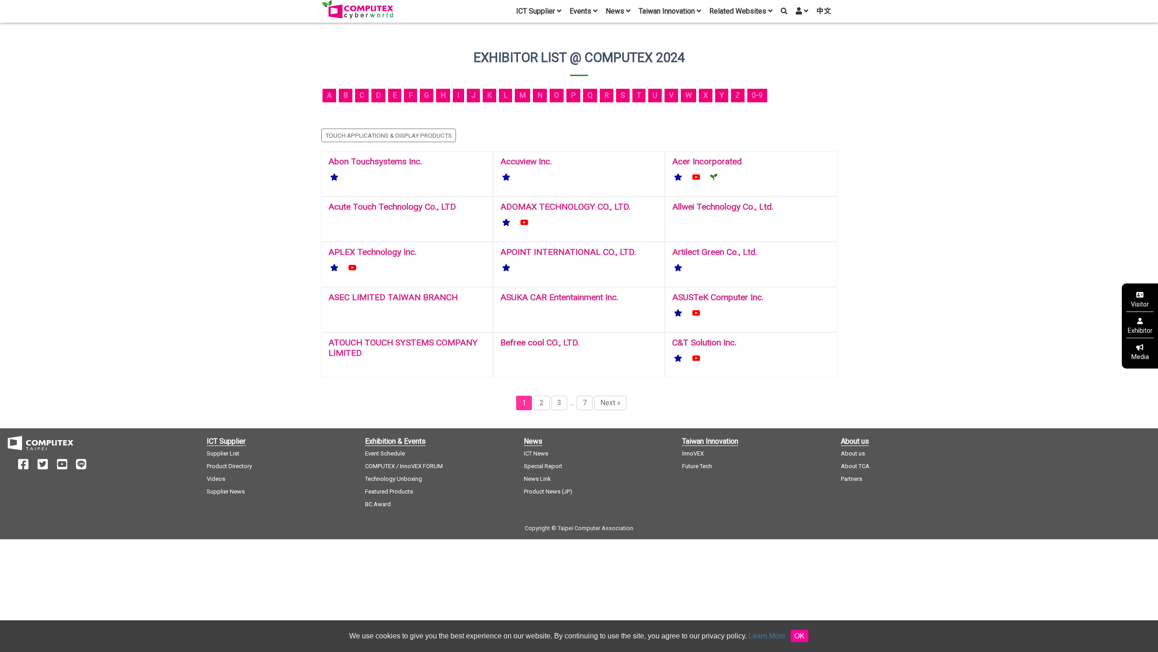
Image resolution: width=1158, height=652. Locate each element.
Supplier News (226, 491)
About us (853, 453)
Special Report (543, 466)
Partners (851, 478)
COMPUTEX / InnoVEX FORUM (404, 466)
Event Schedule (385, 453)
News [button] (616, 11)
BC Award (378, 504)
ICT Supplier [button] (536, 11)
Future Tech (697, 466)
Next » (610, 402)
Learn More (767, 636)
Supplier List (223, 453)
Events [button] (581, 11)
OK (799, 636)
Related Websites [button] (738, 11)
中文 (823, 11)
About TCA (855, 466)
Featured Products (389, 491)
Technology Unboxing (393, 478)
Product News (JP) (548, 491)
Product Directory (229, 466)
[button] (801, 11)
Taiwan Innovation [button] (668, 11)
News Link (537, 478)
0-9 (757, 95)
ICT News (536, 453)
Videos (216, 478)
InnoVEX (693, 453)
